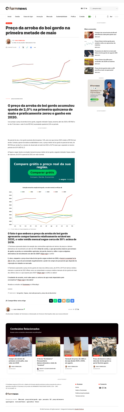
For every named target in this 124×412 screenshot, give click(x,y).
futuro (37, 402)
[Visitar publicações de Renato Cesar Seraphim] (38, 369)
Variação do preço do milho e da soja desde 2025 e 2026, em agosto (75, 361)
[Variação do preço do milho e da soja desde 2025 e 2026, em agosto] (76, 346)
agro (40, 399)
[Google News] (82, 8)
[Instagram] (84, 8)
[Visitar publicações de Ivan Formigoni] (8, 41)
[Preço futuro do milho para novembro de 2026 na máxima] (88, 62)
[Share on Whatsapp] (55, 301)
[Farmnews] (16, 8)
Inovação (40, 355)
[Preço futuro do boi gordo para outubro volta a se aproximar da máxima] (88, 43)
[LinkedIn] (86, 8)
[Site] (74, 309)
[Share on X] (23, 47)
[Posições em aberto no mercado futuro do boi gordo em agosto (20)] (88, 53)
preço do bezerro (58, 399)
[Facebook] (76, 309)
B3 (50, 399)
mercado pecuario (35, 293)
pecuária (46, 399)
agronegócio (10, 402)
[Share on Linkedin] (59, 301)
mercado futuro (20, 402)
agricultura (30, 402)
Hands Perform (79, 409)
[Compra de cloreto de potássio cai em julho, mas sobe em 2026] (20, 346)
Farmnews (26, 284)
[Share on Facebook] (19, 47)
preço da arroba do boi (49, 293)
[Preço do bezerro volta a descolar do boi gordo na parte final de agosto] (104, 346)
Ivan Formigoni (20, 40)
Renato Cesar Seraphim (47, 368)
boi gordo (20, 293)
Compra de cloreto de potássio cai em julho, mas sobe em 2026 (18, 361)
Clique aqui (44, 254)
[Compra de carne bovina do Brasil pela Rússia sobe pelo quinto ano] (88, 35)
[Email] (64, 301)
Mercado (8, 23)
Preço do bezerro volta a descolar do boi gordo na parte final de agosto (102, 361)
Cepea (26, 293)
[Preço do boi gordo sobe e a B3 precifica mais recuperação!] (88, 70)
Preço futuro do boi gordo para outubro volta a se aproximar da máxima (105, 43)
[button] (95, 16)
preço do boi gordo (31, 399)
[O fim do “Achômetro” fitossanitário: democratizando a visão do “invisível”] (48, 346)
